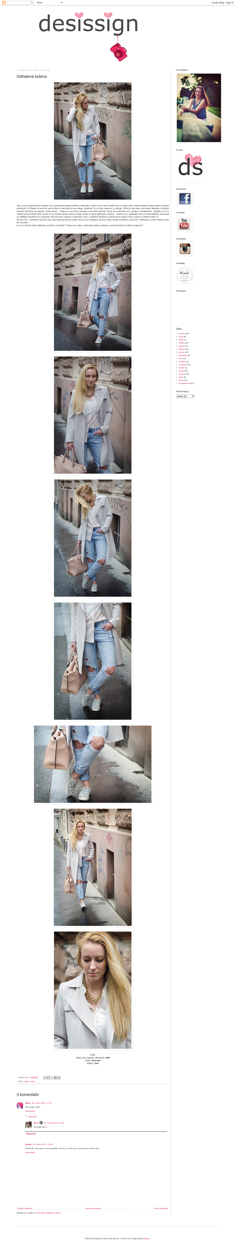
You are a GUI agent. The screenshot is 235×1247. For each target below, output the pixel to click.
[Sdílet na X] (52, 1077)
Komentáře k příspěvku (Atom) (48, 1213)
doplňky (182, 343)
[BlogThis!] (48, 1077)
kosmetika (183, 355)
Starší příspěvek (161, 1208)
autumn (182, 333)
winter (181, 380)
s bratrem (183, 365)
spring (32, 1081)
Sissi (36, 1123)
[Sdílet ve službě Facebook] (55, 1077)
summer (182, 374)
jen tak (181, 352)
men (180, 358)
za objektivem (184, 383)
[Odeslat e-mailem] (45, 1077)
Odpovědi (32, 1117)
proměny (182, 361)
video (181, 377)
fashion (26, 1081)
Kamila (28, 1144)
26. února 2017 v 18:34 (43, 1144)
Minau (28, 1103)
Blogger (146, 1238)
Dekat (181, 340)
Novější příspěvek (24, 1208)
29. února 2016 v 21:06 (54, 1123)
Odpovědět (30, 1111)
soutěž (181, 368)
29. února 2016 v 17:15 (42, 1103)
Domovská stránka (93, 1208)
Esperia (182, 346)
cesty (181, 337)
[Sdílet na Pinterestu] (59, 1077)
